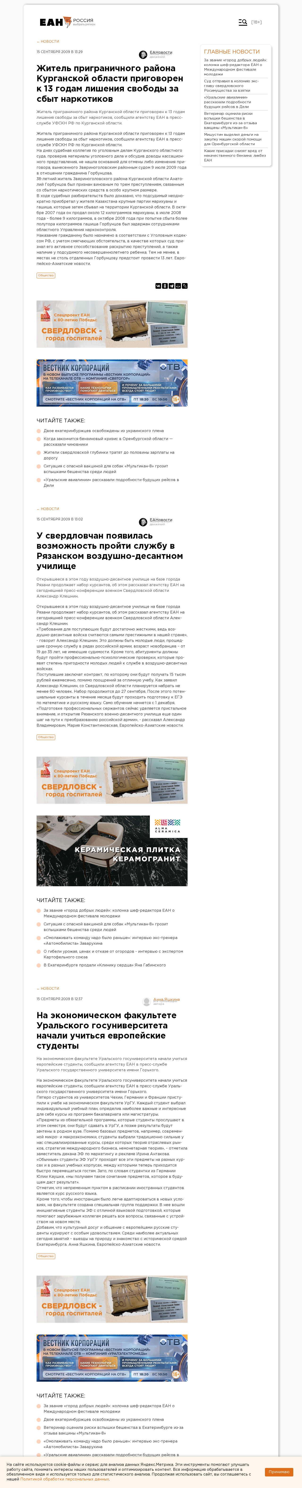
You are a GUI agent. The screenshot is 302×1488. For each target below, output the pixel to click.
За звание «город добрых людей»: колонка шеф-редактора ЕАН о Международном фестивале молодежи (109, 913)
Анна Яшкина (166, 1000)
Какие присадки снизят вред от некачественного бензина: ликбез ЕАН (235, 155)
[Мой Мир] (178, 286)
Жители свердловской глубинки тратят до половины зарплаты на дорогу (109, 455)
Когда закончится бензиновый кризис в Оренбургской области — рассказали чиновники (108, 441)
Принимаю (279, 1472)
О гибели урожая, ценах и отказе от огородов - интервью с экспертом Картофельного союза (113, 954)
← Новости (48, 41)
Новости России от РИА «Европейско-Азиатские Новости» (56, 22)
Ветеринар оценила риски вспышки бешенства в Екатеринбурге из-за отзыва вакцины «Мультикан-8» (113, 1430)
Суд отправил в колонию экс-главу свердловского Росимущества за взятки (231, 86)
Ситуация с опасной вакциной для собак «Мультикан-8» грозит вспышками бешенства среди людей (106, 469)
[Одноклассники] (165, 286)
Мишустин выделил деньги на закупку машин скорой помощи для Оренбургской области (232, 139)
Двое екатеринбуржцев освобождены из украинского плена (104, 431)
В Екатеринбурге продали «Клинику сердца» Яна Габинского (105, 965)
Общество (46, 275)
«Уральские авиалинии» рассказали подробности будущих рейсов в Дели (111, 482)
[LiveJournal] (185, 286)
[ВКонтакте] (158, 286)
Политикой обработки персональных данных (64, 1479)
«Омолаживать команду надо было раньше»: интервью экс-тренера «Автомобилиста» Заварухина (110, 940)
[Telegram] (171, 286)
